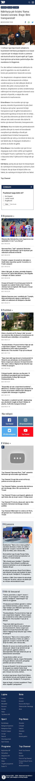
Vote (6, 204)
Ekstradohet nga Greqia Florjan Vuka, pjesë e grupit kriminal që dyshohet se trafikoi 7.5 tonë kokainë (16, 556)
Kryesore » (8, 216)
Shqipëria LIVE (5, 756)
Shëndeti (21, 731)
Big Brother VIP (5, 750)
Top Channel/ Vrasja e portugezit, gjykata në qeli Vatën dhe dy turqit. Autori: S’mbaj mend (17, 496)
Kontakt (21, 756)
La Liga (3, 734)
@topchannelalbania (25, 423)
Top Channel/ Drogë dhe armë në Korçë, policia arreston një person (15, 480)
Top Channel (9, 423)
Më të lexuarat (12, 591)
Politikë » (8, 310)
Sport (4, 719)
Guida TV (4, 766)
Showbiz (21, 723)
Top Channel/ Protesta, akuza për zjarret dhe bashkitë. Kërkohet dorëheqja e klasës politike (17, 504)
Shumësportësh (6, 739)
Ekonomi (4, 706)
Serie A (3, 736)
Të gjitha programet (7, 763)
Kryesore (3, 7)
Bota (21, 694)
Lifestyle (21, 726)
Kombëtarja (4, 723)
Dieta (20, 734)
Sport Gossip (5, 741)
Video (3, 712)
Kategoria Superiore (7, 726)
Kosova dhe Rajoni (24, 704)
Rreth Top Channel (24, 750)
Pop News (23, 719)
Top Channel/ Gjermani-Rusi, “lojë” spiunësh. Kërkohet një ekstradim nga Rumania (17, 473)
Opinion (21, 698)
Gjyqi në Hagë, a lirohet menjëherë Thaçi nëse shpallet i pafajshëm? (17, 683)
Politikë (10, 7)
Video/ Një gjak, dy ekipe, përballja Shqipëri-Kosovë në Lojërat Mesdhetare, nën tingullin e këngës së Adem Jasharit (17, 275)
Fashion (21, 728)
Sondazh (7, 187)
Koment (21, 701)
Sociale (3, 709)
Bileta (20, 753)
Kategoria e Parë (6, 728)
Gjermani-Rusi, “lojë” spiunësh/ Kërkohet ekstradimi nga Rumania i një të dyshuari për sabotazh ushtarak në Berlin (17, 252)
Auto (20, 709)
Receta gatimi (23, 736)
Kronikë (3, 701)
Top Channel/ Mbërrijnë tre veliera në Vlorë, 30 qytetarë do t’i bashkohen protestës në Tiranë (17, 513)
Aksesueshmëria (24, 765)
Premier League (6, 731)
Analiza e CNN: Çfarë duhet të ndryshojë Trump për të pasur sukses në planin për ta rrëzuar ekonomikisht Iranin (17, 579)
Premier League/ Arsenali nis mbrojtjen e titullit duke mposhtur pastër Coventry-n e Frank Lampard (16, 263)
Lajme (4, 694)
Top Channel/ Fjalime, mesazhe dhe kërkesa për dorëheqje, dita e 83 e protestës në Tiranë (17, 488)
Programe (6, 746)
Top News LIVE (5, 714)
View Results (13, 204)
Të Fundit (15, 7)
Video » (7, 443)
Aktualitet (4, 704)
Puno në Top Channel (25, 758)
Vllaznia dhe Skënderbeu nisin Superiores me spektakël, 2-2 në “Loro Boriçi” (17, 241)
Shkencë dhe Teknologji (26, 706)
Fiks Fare (4, 758)
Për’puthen (4, 753)
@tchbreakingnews (9, 434)
